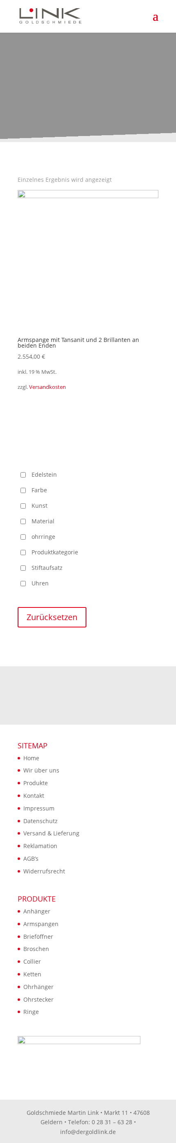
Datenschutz (40, 821)
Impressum (38, 808)
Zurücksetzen (52, 617)
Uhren (40, 583)
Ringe (31, 1012)
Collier (32, 961)
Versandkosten (47, 387)
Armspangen (41, 924)
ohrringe (43, 536)
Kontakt (33, 795)
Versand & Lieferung (51, 833)
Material (43, 521)
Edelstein (44, 474)
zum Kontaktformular (88, 713)
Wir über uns (41, 770)
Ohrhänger (38, 987)
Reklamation (40, 846)
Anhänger (36, 911)
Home (31, 758)
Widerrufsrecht (44, 871)
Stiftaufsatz (47, 568)
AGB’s (30, 858)
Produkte (35, 783)
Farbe (39, 490)
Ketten (32, 974)
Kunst (39, 505)
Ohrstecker (38, 999)
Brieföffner (38, 936)
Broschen (36, 949)
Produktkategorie (55, 552)
